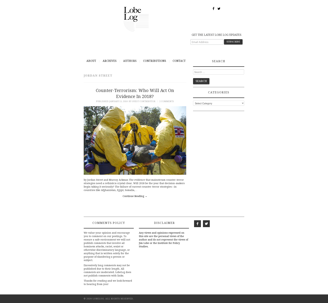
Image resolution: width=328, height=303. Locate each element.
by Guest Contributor (142, 101)
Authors (130, 61)
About (91, 61)
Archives (110, 61)
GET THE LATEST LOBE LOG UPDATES (216, 34)
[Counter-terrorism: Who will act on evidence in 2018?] (135, 140)
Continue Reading (135, 196)
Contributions (154, 61)
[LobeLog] (136, 19)
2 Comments (166, 101)
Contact (179, 61)
